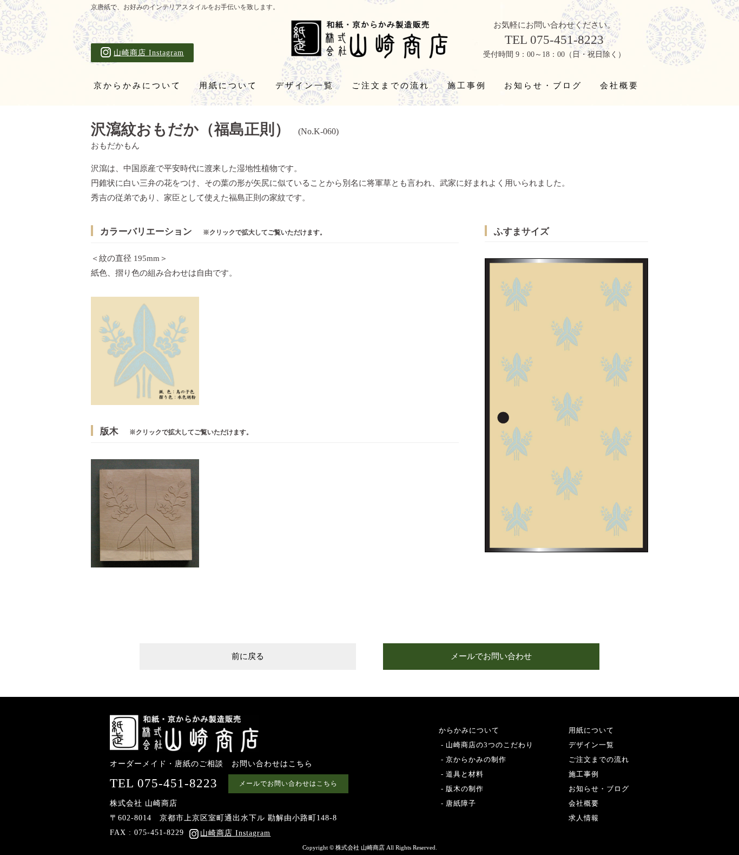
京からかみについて (137, 85)
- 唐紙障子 (457, 803)
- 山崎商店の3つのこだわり (486, 745)
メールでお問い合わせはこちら (288, 783)
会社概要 (619, 85)
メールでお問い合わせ (491, 656)
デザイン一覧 (304, 85)
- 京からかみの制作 (472, 759)
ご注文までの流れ (391, 85)
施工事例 (466, 85)
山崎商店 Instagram (149, 53)
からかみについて (469, 730)
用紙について (228, 85)
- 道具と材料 (461, 774)
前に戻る (248, 656)
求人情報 (584, 818)
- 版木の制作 (461, 789)
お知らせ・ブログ (543, 85)
